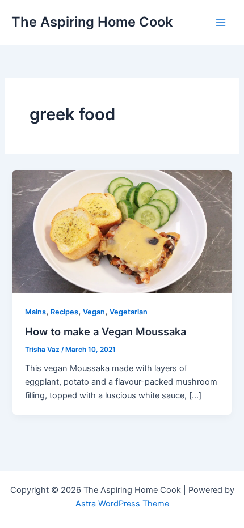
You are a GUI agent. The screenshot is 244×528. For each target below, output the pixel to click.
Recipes (64, 312)
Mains (35, 312)
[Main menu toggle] (221, 23)
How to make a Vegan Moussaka (105, 331)
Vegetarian (129, 312)
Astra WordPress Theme (122, 504)
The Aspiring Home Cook (92, 22)
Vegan (94, 312)
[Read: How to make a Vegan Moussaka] (121, 230)
